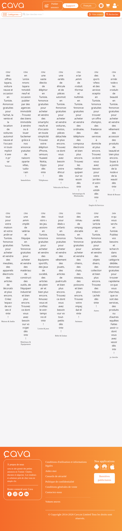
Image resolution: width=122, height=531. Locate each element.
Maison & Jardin (8, 321)
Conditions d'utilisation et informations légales (66, 464)
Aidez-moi (51, 471)
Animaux (78, 321)
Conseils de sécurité (56, 476)
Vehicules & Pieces (61, 187)
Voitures (8, 166)
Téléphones (43, 180)
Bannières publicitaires (104, 478)
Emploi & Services (96, 205)
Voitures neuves (52, 501)
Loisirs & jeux (43, 328)
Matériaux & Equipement (26, 343)
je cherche (114, 357)
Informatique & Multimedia (78, 195)
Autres (96, 311)
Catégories (13, 14)
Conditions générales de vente (61, 486)
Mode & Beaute (114, 194)
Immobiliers (25, 180)
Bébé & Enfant (61, 336)
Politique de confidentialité (59, 481)
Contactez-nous (53, 492)
